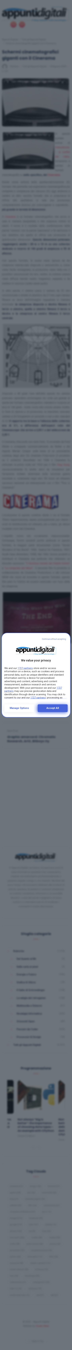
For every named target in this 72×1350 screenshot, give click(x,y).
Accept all (52, 708)
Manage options (19, 708)
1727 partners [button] (25, 668)
